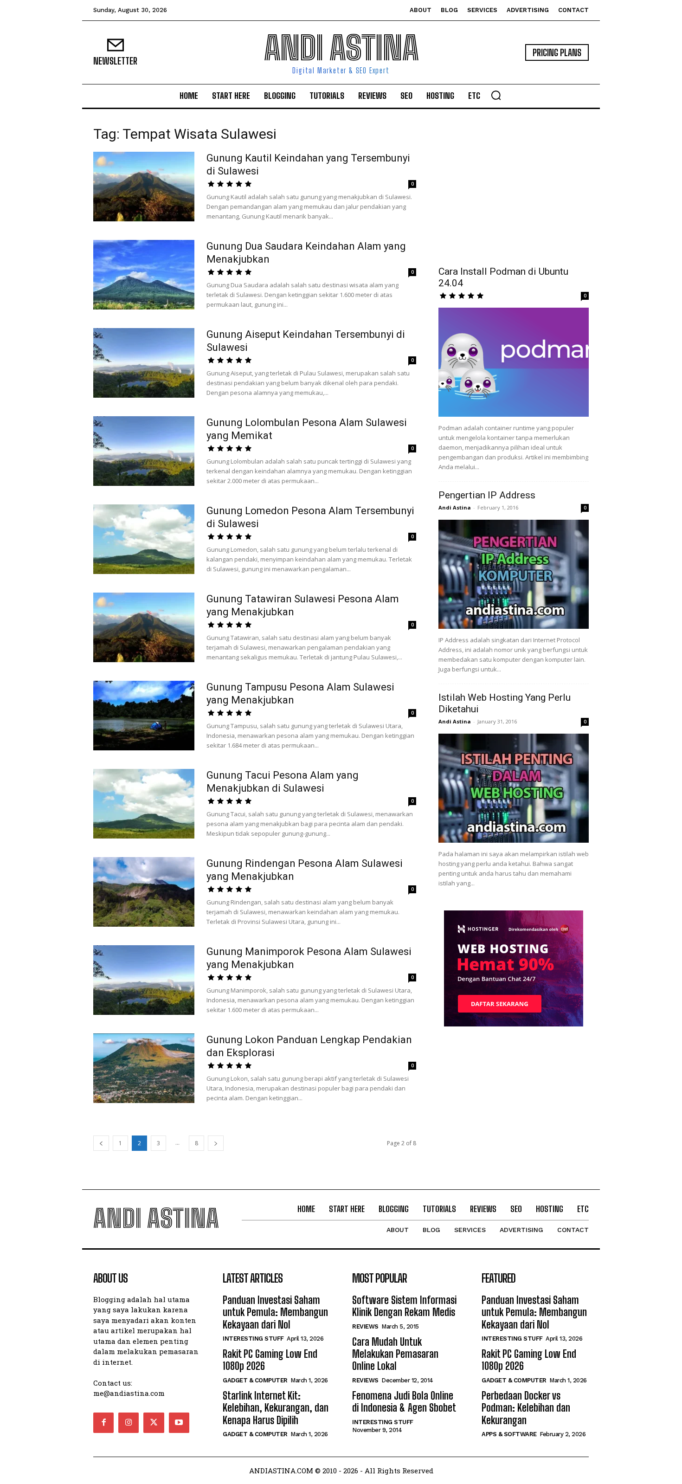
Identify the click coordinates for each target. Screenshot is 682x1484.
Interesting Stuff (253, 1338)
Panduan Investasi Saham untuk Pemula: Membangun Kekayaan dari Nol (275, 1312)
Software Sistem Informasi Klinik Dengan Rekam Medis (404, 1306)
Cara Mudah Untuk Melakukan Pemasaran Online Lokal (395, 1354)
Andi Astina (454, 507)
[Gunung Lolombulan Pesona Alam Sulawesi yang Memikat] (143, 451)
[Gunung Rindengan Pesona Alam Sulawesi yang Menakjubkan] (143, 892)
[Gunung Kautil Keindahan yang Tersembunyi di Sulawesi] (143, 186)
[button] (496, 95)
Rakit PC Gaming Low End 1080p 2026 (270, 1360)
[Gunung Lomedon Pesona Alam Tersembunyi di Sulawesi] (143, 539)
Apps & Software (509, 1434)
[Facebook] (103, 1423)
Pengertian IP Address (486, 495)
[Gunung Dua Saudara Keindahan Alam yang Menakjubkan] (143, 275)
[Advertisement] (513, 187)
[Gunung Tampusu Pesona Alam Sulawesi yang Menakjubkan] (143, 715)
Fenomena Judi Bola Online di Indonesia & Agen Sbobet (404, 1401)
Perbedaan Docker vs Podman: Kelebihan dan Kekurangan (526, 1407)
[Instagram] (128, 1423)
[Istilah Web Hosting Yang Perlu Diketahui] (513, 788)
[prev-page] (101, 1143)
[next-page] (216, 1143)
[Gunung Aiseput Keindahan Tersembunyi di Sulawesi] (143, 363)
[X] (153, 1423)
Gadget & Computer (255, 1380)
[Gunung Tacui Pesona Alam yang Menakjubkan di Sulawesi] (143, 804)
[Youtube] (179, 1423)
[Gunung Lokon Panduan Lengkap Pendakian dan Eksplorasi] (143, 1068)
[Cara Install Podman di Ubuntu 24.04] (513, 362)
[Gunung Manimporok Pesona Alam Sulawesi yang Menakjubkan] (143, 980)
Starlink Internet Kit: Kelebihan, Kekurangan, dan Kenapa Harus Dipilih (275, 1407)
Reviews (365, 1326)
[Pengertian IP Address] (513, 574)
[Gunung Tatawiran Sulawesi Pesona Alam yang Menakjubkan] (143, 627)
